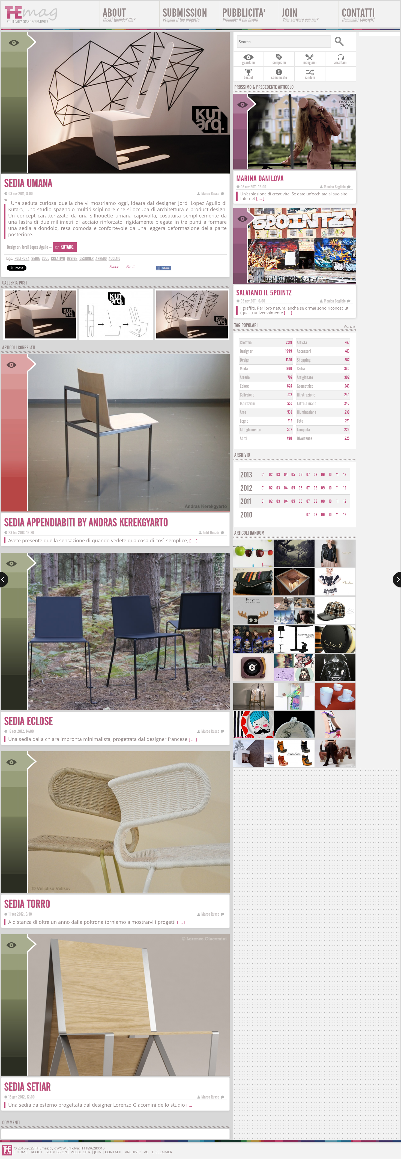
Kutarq (67, 247)
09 (323, 474)
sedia (35, 258)
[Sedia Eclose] (128, 708)
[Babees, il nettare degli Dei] (335, 652)
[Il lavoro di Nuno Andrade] (294, 566)
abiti (243, 438)
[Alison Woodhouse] (294, 709)
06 (301, 474)
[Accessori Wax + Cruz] (335, 623)
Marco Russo (210, 193)
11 (337, 474)
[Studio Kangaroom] (253, 623)
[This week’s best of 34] (294, 623)
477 (347, 342)
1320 (289, 360)
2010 (246, 515)
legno (244, 421)
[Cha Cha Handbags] (253, 594)
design (72, 258)
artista (302, 343)
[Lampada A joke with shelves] (294, 652)
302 (346, 377)
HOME (22, 1151)
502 (289, 429)
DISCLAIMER (162, 1151)
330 (346, 368)
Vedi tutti (349, 327)
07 (308, 474)
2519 (289, 342)
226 (346, 429)
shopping (303, 360)
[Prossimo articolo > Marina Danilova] (397, 579)
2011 (245, 501)
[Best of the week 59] (294, 680)
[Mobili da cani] (335, 766)
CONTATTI (358, 14)
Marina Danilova (260, 178)
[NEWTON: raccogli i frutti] (253, 566)
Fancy (113, 267)
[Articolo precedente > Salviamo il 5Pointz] (4, 579)
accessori (304, 351)
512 (290, 421)
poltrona (21, 258)
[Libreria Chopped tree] (335, 737)
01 (263, 474)
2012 (246, 488)
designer (86, 258)
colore (244, 386)
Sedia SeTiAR (27, 1087)
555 (289, 403)
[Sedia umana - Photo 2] (116, 337)
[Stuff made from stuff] (253, 680)
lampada (303, 430)
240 (346, 394)
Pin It (130, 267)
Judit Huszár (211, 532)
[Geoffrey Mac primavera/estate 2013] (335, 566)
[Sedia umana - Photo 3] (192, 337)
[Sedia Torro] (128, 891)
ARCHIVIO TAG (136, 1151)
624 (289, 386)
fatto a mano (306, 404)
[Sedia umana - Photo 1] (40, 337)
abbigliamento (250, 430)
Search (342, 41)
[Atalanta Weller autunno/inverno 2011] (294, 766)
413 (347, 351)
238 (347, 412)
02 (271, 474)
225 (347, 438)
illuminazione (306, 412)
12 (344, 474)
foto (300, 421)
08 (315, 474)
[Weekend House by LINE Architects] (253, 766)
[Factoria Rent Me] (253, 652)
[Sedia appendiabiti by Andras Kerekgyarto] (128, 509)
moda (244, 369)
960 (289, 368)
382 (347, 360)
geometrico (305, 386)
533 (289, 412)
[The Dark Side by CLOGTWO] (335, 680)
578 (290, 394)
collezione (247, 395)
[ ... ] (193, 540)
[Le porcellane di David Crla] (335, 709)
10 (330, 474)
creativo (58, 258)
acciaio (114, 258)
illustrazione (306, 395)
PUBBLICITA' (243, 14)
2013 (246, 475)
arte (243, 412)
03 (278, 474)
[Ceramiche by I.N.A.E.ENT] (294, 737)
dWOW (60, 1148)
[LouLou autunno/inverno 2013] (335, 594)
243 (347, 386)
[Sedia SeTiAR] (128, 1074)
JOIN (300, 14)
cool (45, 258)
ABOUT (119, 14)
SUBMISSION (185, 14)
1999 (288, 351)
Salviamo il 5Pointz (264, 293)
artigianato (305, 377)
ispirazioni (247, 404)
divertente (304, 438)
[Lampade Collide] (253, 709)
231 (347, 421)
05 (293, 474)
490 (289, 438)
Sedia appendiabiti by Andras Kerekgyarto (86, 522)
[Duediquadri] (253, 737)
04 (286, 474)
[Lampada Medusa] (294, 594)
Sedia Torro (27, 904)
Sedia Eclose (28, 721)
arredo (101, 258)
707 (290, 377)
